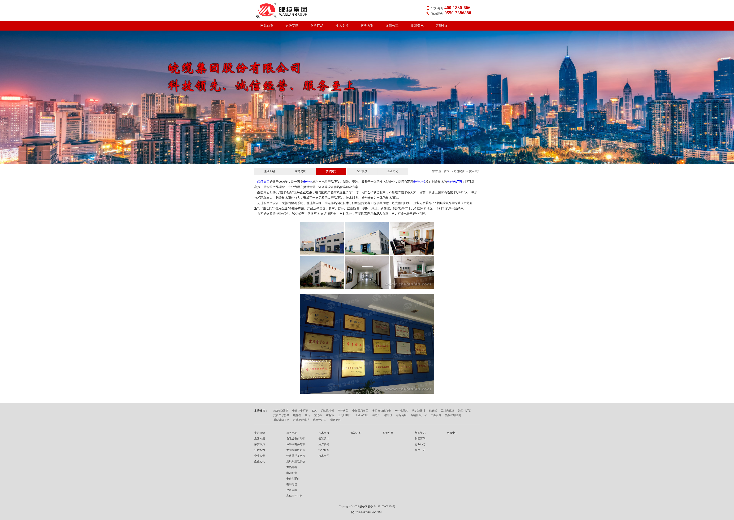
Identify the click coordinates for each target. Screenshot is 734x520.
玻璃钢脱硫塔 (301, 419)
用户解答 (323, 444)
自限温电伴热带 (295, 438)
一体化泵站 (401, 410)
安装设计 (323, 438)
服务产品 (316, 25)
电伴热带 (419, 181)
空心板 (318, 415)
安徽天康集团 (360, 410)
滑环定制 (335, 419)
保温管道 (435, 415)
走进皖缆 (291, 25)
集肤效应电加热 (295, 461)
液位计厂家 (465, 410)
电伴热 (307, 181)
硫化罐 (433, 410)
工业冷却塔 (362, 415)
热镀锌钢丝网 (453, 415)
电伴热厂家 (454, 181)
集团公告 (420, 450)
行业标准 (323, 450)
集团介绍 (269, 171)
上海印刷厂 (344, 415)
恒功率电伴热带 (295, 444)
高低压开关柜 (294, 495)
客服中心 (442, 25)
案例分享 (392, 25)
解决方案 (367, 25)
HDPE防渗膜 (280, 410)
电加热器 (291, 484)
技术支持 (341, 25)
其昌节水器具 (281, 415)
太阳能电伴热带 (295, 450)
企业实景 (361, 171)
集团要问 (420, 438)
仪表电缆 (291, 490)
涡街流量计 (418, 410)
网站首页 (266, 25)
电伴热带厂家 (300, 410)
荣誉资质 (300, 171)
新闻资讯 (417, 25)
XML (380, 512)
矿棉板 (330, 415)
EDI (314, 410)
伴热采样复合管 (295, 455)
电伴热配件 (293, 478)
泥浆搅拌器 (327, 410)
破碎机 (388, 415)
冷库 (307, 415)
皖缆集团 (263, 181)
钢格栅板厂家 (419, 415)
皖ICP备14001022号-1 (363, 512)
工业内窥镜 (447, 410)
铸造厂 (376, 415)
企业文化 (392, 171)
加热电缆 (291, 467)
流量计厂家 (319, 419)
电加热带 (291, 473)
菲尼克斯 (401, 415)
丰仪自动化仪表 (381, 410)
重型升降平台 (281, 419)
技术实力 (331, 171)
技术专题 (323, 455)
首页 (446, 171)
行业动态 (420, 444)
